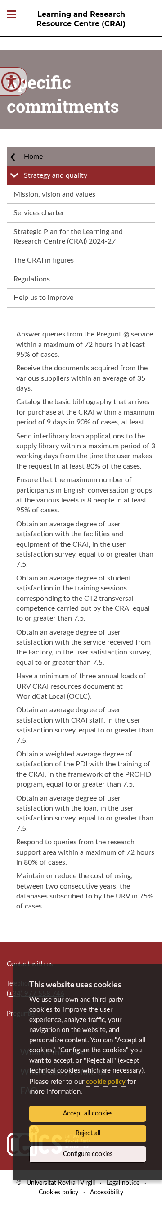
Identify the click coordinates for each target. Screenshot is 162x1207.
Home (33, 156)
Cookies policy (58, 1192)
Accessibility (106, 1192)
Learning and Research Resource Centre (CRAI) (81, 19)
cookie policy (106, 1081)
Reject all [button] (88, 1133)
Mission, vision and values (54, 194)
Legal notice (123, 1183)
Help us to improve (43, 297)
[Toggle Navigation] (11, 14)
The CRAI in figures (44, 260)
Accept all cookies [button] (87, 1113)
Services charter (39, 213)
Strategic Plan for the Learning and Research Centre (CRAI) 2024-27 (68, 236)
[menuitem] (81, 156)
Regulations (32, 279)
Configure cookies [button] (87, 1154)
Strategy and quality (55, 175)
